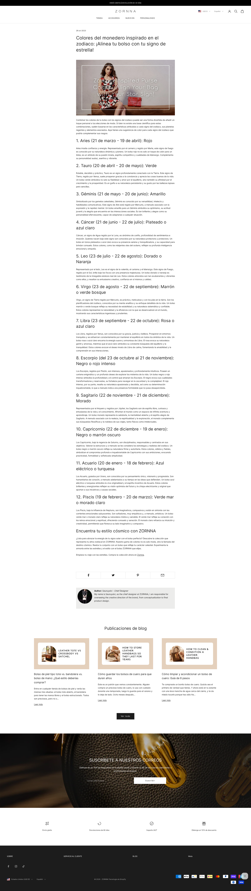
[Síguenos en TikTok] (23, 866)
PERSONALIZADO (147, 18)
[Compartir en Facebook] (88, 575)
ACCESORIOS (114, 18)
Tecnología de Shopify (117, 879)
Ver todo (125, 716)
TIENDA (99, 18)
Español (217, 11)
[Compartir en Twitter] (113, 575)
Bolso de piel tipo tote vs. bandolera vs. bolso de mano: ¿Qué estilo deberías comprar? (58, 678)
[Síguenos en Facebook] (8, 866)
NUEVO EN (130, 18)
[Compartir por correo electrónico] (162, 575)
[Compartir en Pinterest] (138, 575)
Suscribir (150, 780)
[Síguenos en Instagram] (16, 866)
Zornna (140, 555)
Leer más (38, 704)
